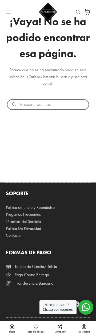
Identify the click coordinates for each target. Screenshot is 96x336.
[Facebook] (76, 304)
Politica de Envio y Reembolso (30, 207)
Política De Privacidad (23, 228)
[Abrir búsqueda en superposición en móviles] (78, 12)
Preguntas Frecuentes (23, 214)
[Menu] (8, 12)
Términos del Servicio (23, 221)
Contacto (13, 235)
